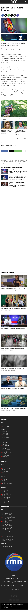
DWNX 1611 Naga (5, 426)
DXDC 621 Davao (5, 447)
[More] (24, 151)
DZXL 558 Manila (5, 425)
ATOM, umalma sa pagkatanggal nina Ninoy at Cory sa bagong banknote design (7, 161)
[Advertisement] (14, 252)
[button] (2, 2)
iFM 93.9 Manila (5, 471)
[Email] (11, 15)
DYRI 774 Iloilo (5, 434)
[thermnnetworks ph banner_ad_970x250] (14, 37)
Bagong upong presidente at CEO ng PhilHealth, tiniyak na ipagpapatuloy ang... (13, 289)
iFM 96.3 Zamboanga (6, 494)
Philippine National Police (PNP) (10, 145)
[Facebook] (2, 15)
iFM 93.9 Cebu (5, 480)
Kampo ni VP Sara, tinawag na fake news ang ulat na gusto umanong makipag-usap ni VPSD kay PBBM (17, 177)
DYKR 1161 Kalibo (5, 436)
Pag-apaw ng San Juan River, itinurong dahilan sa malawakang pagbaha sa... (13, 409)
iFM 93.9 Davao (5, 491)
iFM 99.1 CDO (5, 490)
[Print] (14, 15)
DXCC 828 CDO (5, 444)
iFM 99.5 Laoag (5, 469)
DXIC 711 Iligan (5, 451)
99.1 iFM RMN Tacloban (7, 483)
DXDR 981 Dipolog (6, 448)
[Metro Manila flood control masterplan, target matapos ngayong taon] (14, 340)
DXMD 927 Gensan (6, 449)
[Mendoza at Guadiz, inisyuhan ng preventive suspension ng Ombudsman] (14, 381)
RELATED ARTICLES (6, 167)
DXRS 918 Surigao (5, 456)
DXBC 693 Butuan (5, 442)
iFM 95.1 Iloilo (5, 482)
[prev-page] (2, 190)
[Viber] (17, 15)
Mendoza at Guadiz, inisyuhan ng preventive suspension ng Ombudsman (12, 389)
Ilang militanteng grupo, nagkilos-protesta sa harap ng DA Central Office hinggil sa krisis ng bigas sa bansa (21, 161)
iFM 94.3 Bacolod (5, 479)
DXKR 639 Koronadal (6, 452)
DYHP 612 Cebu (5, 433)
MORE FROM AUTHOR (17, 167)
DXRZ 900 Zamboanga (6, 458)
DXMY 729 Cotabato (6, 445)
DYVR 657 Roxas (5, 437)
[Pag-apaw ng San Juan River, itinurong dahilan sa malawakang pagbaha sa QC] (14, 401)
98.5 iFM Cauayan (5, 474)
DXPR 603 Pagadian (6, 455)
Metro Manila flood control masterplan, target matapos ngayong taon (12, 349)
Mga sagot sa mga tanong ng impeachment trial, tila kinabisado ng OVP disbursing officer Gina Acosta (17, 171)
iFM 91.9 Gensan (5, 493)
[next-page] (4, 190)
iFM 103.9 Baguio (5, 467)
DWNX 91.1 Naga (5, 472)
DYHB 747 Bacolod (6, 431)
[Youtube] (17, 600)
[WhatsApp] (8, 15)
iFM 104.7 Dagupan (6, 468)
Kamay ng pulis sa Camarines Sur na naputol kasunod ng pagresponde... (12, 369)
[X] (5, 15)
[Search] (26, 2)
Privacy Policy (5, 607)
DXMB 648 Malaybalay (6, 453)
